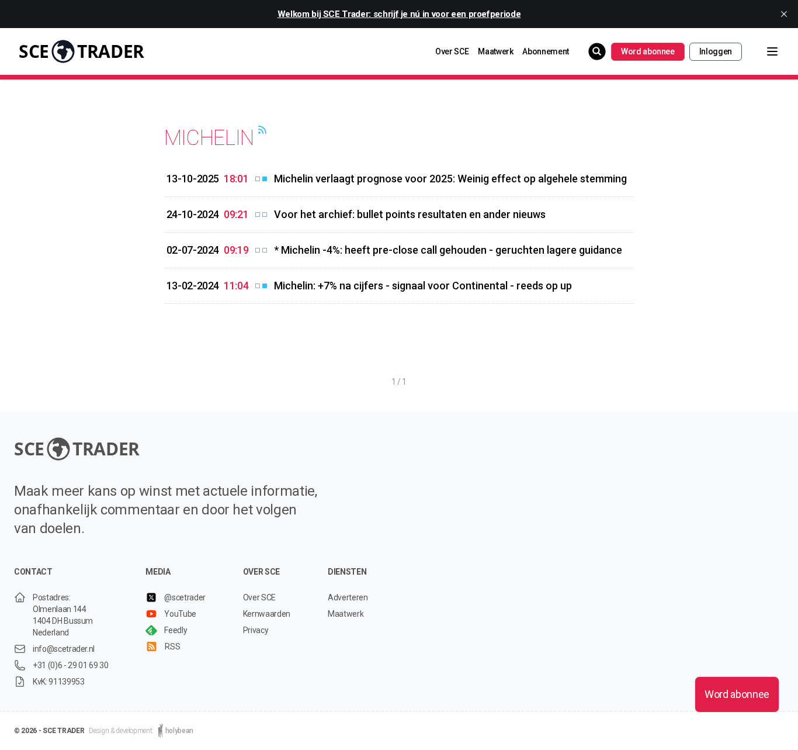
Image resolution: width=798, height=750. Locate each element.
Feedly (175, 630)
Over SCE (452, 51)
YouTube (180, 613)
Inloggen (715, 51)
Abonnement (545, 51)
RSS (172, 646)
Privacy (256, 630)
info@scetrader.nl (64, 649)
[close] (784, 14)
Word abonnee (648, 51)
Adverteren (348, 597)
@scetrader (185, 597)
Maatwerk (495, 51)
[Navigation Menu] (763, 51)
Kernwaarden (266, 613)
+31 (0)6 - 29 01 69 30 (70, 665)
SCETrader (81, 51)
